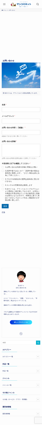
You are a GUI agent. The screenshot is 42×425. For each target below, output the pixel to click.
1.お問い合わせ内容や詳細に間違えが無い (21, 167)
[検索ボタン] (37, 4)
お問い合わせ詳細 (9, 141)
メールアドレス (8, 116)
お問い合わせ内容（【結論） (13, 127)
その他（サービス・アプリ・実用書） (15, 399)
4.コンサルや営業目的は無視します (18, 185)
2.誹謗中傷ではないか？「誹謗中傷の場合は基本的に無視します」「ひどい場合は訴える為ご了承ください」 (22, 173)
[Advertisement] (21, 37)
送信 (5, 206)
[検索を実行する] (38, 343)
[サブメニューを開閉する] (37, 356)
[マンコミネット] (21, 4)
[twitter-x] (21, 333)
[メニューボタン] (4, 4)
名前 (4, 105)
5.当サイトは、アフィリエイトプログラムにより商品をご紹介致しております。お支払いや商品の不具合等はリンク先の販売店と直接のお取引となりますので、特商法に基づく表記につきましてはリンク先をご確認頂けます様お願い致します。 (22, 194)
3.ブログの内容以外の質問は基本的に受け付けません (22, 180)
